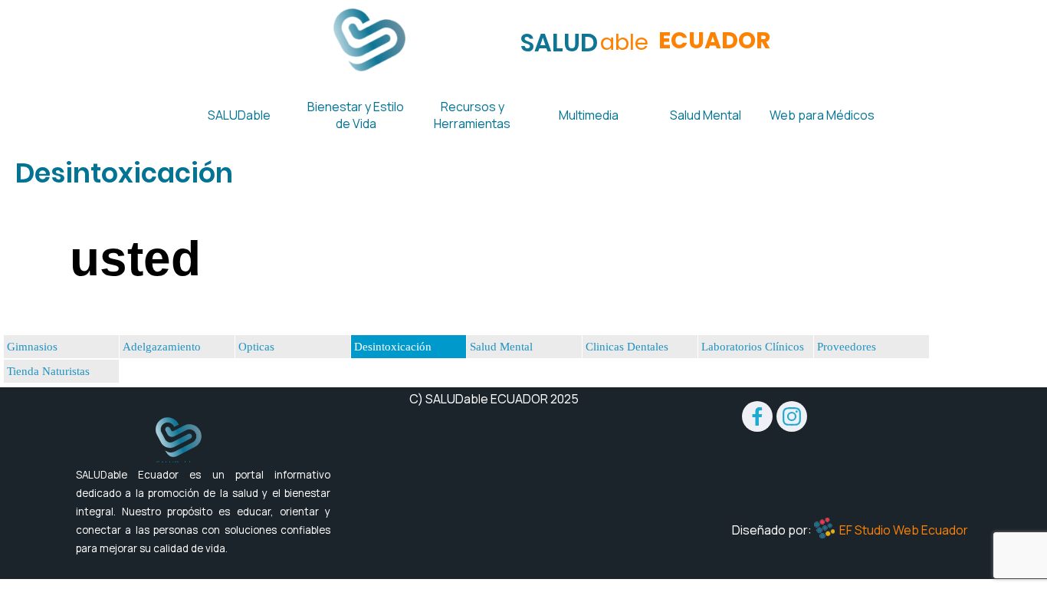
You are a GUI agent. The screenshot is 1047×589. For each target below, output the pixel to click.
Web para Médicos (822, 115)
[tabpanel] (523, 173)
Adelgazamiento (162, 347)
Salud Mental (501, 347)
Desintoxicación (393, 347)
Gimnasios (32, 347)
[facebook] (757, 416)
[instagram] (791, 416)
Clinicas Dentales (627, 347)
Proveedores (846, 347)
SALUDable (239, 115)
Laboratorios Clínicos (752, 347)
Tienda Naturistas (48, 371)
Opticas (256, 347)
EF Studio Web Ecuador (903, 530)
